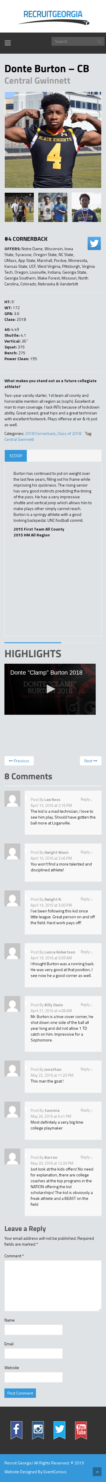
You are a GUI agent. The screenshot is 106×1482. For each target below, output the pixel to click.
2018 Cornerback (40, 433)
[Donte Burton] (53, 140)
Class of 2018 (69, 433)
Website (11, 1368)
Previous (21, 761)
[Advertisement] (47, 589)
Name (9, 1320)
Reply (85, 799)
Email (9, 1344)
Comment (14, 1256)
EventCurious (55, 1472)
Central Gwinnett (19, 439)
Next (88, 761)
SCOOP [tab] (15, 456)
